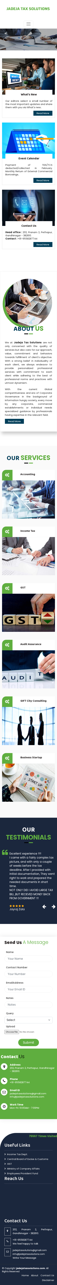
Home (25, 1238)
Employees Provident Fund (22, 1136)
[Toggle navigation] (28, 24)
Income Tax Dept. (17, 1117)
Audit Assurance (30, 644)
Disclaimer (48, 1243)
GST (22, 587)
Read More (43, 113)
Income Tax (27, 531)
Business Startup (31, 757)
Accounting (27, 474)
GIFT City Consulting (33, 701)
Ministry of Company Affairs (23, 1132)
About (34, 1238)
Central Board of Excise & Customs (27, 1122)
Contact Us (47, 1238)
